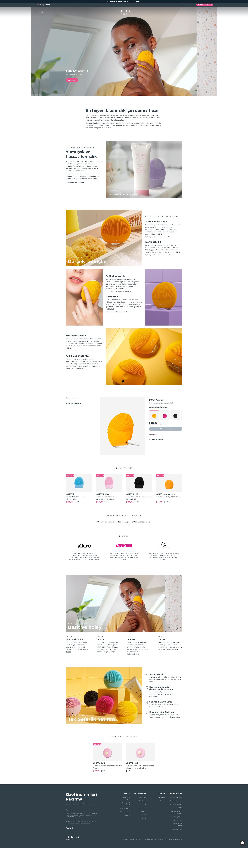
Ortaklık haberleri (176, 804)
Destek (162, 801)
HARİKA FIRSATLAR (205, 5)
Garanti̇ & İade (125, 808)
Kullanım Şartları (176, 817)
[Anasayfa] (124, 12)
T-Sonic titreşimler (105, 522)
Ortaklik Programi (176, 801)
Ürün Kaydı (161, 797)
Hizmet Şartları (85, 823)
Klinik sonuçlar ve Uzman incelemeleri (134, 522)
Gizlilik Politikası (176, 820)
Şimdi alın (72, 80)
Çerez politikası (177, 829)
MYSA (180, 808)
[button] (242, 843)
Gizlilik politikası (74, 823)
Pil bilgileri (126, 815)
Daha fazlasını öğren (75, 182)
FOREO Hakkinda (176, 797)
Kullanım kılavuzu (73, 403)
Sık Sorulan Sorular (123, 812)
